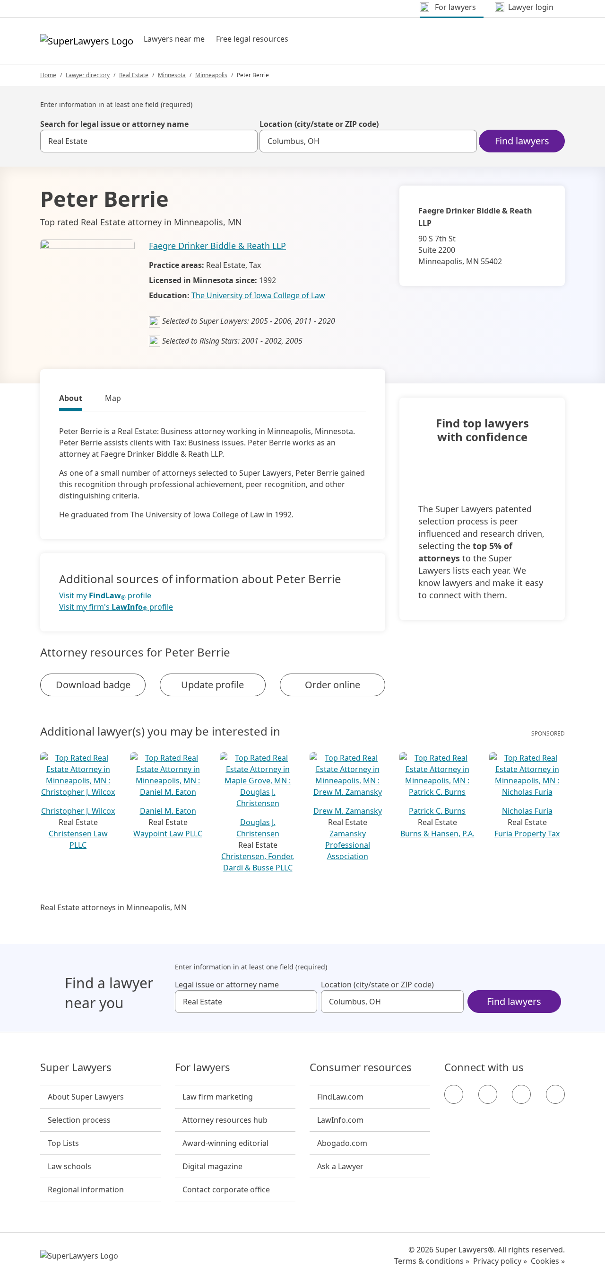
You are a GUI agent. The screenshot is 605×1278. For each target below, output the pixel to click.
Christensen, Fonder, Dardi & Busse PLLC (257, 862)
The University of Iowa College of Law (258, 295)
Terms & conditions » (431, 1261)
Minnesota (172, 75)
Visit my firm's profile (116, 607)
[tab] (70, 399)
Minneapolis (211, 75)
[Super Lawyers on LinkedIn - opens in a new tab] (555, 1094)
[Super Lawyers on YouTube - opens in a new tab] (521, 1094)
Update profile (212, 684)
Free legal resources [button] (252, 39)
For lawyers (202, 1067)
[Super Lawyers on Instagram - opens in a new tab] (487, 1094)
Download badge (93, 684)
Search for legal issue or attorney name (114, 124)
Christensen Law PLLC (78, 839)
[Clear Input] (246, 141)
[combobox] (149, 141)
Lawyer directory (88, 75)
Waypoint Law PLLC (167, 833)
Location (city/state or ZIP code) (319, 124)
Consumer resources (361, 1067)
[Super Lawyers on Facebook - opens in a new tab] (453, 1094)
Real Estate (133, 75)
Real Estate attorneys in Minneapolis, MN (113, 907)
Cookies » (548, 1261)
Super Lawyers (76, 1067)
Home (48, 75)
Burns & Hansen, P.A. (437, 833)
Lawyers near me (174, 39)
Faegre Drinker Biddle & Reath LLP (217, 245)
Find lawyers (522, 140)
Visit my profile (105, 595)
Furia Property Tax (527, 833)
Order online (332, 684)
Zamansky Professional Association (347, 844)
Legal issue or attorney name (227, 984)
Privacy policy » (500, 1261)
